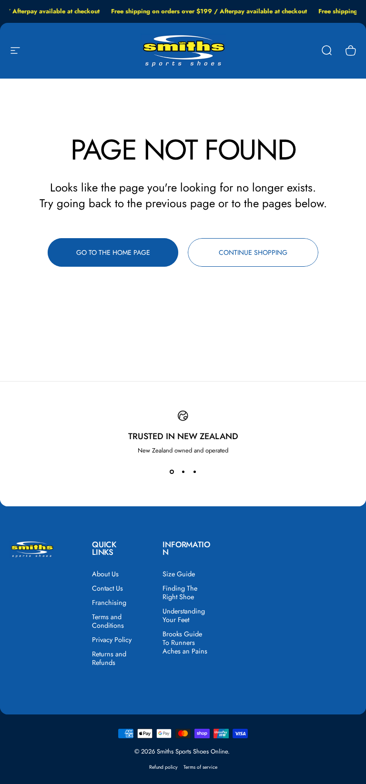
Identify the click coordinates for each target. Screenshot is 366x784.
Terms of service (200, 767)
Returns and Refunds (109, 658)
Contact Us (107, 588)
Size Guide (179, 574)
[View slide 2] (183, 472)
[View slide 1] (171, 472)
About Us (105, 574)
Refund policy (163, 767)
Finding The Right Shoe (180, 592)
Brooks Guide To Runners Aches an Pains (185, 642)
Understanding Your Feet (184, 615)
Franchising (109, 602)
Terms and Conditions (108, 621)
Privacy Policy (112, 639)
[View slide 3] (194, 472)
